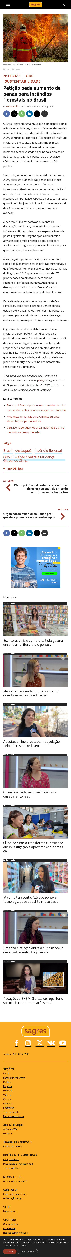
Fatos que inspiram (13, 1116)
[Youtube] (63, 1043)
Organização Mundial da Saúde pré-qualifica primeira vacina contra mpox (29, 515)
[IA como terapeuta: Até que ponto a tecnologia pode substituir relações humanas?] (35, 877)
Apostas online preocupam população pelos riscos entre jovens (31, 743)
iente (12, 1228)
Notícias (16, 69)
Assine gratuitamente (15, 1181)
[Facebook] (6, 113)
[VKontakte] (51, 1043)
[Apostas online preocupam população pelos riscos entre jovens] (35, 722)
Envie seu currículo (12, 1146)
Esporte (7, 1086)
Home (6, 69)
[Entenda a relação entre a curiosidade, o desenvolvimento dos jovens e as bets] (35, 928)
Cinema (7, 1103)
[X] (14, 113)
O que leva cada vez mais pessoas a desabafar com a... (29, 794)
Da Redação (12, 106)
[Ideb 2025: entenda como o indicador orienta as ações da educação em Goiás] (35, 671)
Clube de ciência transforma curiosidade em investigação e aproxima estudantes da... (33, 847)
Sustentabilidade (22, 81)
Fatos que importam (14, 1078)
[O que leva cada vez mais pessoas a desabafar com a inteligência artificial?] (35, 772)
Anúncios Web (10, 1129)
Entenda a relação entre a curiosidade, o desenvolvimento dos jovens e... (33, 950)
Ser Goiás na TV (9, 603)
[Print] (44, 113)
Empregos (8, 1108)
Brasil (7, 450)
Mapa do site (10, 1211)
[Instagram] (28, 1043)
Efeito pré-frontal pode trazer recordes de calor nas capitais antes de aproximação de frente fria (41, 489)
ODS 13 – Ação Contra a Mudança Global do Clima (28, 456)
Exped (6, 1228)
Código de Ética (11, 1159)
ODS (29, 75)
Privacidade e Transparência (18, 1164)
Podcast (7, 1090)
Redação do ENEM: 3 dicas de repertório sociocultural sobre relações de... (33, 1000)
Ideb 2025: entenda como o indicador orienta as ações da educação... (31, 693)
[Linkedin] (29, 113)
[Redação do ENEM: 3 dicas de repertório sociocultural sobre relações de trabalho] (35, 978)
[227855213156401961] (35, 586)
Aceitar (9, 1251)
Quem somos (10, 1224)
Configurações (28, 1251)
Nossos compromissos (15, 1233)
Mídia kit (7, 1133)
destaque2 (23, 450)
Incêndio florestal (48, 450)
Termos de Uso (11, 1168)
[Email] (37, 113)
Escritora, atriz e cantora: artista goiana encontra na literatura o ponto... (33, 642)
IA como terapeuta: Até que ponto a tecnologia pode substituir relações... (30, 899)
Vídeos (7, 1095)
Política (7, 1082)
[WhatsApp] (21, 113)
